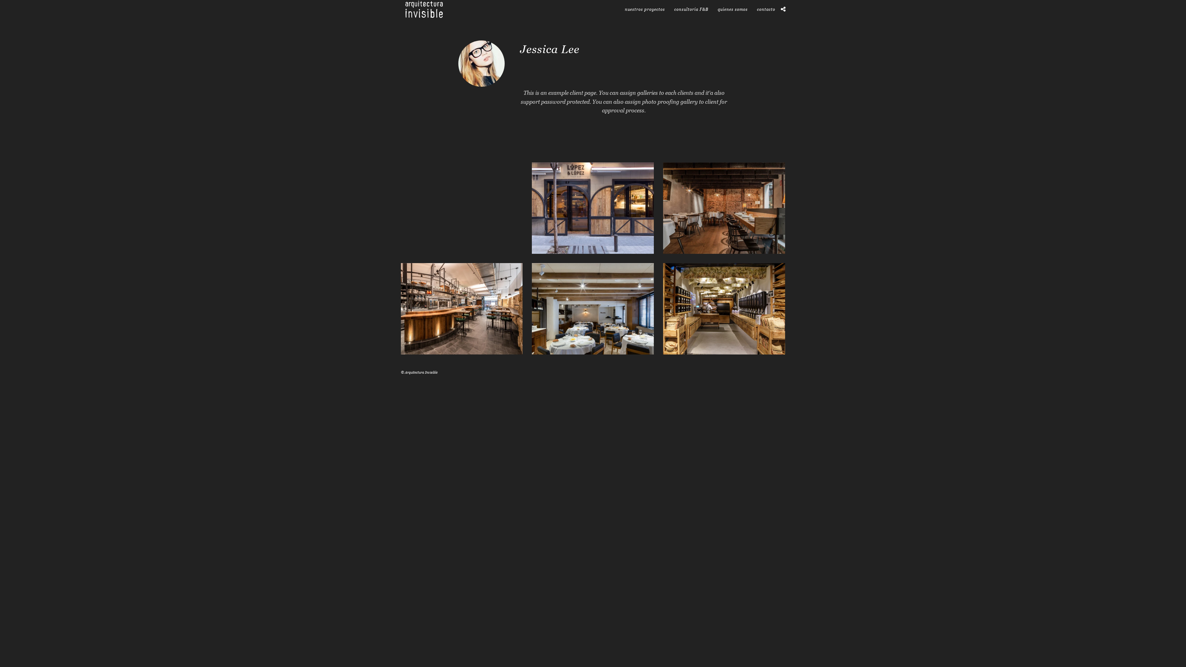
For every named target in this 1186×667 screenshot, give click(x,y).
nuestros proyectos (645, 9)
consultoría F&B (691, 9)
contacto (766, 9)
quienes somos (733, 9)
